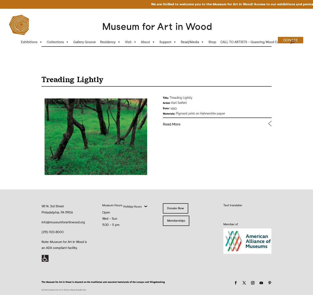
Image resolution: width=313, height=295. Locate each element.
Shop (212, 42)
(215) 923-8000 (53, 232)
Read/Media (190, 42)
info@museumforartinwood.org (63, 222)
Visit (128, 42)
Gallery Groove (84, 42)
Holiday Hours (132, 206)
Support (165, 42)
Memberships (176, 220)
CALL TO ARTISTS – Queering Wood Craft (251, 42)
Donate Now (175, 208)
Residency (108, 42)
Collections (55, 42)
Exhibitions (29, 42)
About (145, 42)
